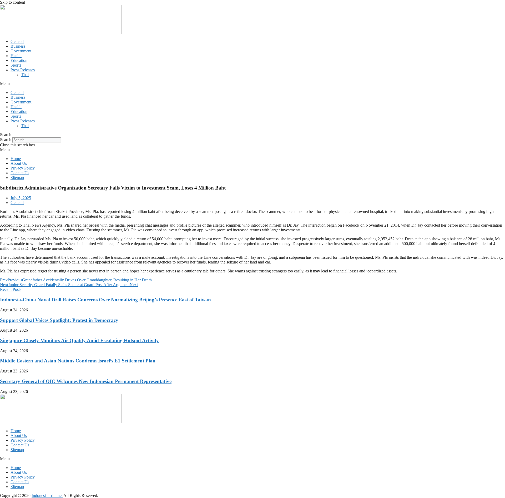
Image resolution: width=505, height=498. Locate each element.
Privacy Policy (23, 168)
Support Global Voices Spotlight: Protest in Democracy (59, 320)
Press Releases (23, 70)
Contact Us (20, 173)
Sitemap (17, 177)
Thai (25, 74)
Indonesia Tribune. (47, 495)
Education (19, 60)
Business (18, 46)
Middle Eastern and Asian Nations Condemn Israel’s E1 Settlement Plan (77, 360)
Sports (16, 65)
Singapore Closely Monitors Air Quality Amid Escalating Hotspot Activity (79, 340)
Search (5, 139)
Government (21, 51)
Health (16, 55)
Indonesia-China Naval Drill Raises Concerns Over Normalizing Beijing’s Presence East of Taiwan (105, 299)
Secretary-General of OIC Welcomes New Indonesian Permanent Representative (85, 381)
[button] (252, 83)
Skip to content (12, 2)
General (17, 41)
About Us (19, 163)
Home (16, 158)
